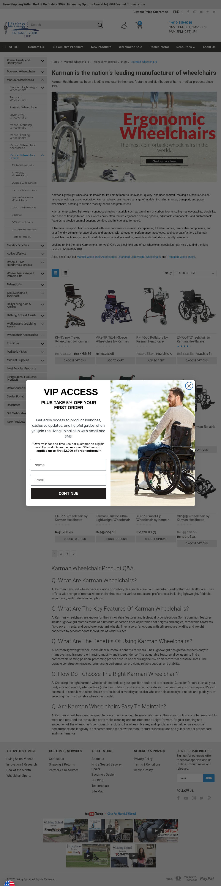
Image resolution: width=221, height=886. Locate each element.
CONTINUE (68, 493)
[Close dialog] (189, 386)
